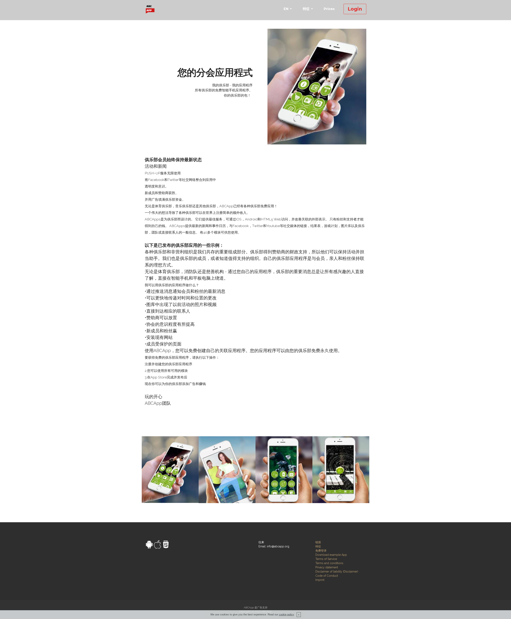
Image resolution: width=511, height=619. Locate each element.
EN (286, 9)
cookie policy (286, 614)
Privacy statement (326, 567)
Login (355, 9)
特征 (306, 9)
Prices (329, 9)
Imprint (319, 579)
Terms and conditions (329, 563)
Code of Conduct (326, 575)
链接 (318, 542)
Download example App (331, 554)
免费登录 (321, 550)
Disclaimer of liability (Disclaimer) (336, 571)
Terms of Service (326, 559)
